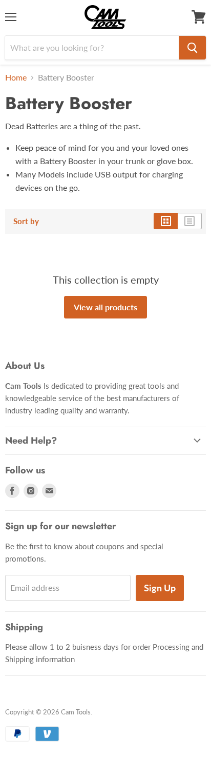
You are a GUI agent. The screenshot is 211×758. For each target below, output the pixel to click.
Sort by (26, 221)
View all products (105, 307)
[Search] (192, 47)
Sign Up (160, 587)
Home (16, 77)
